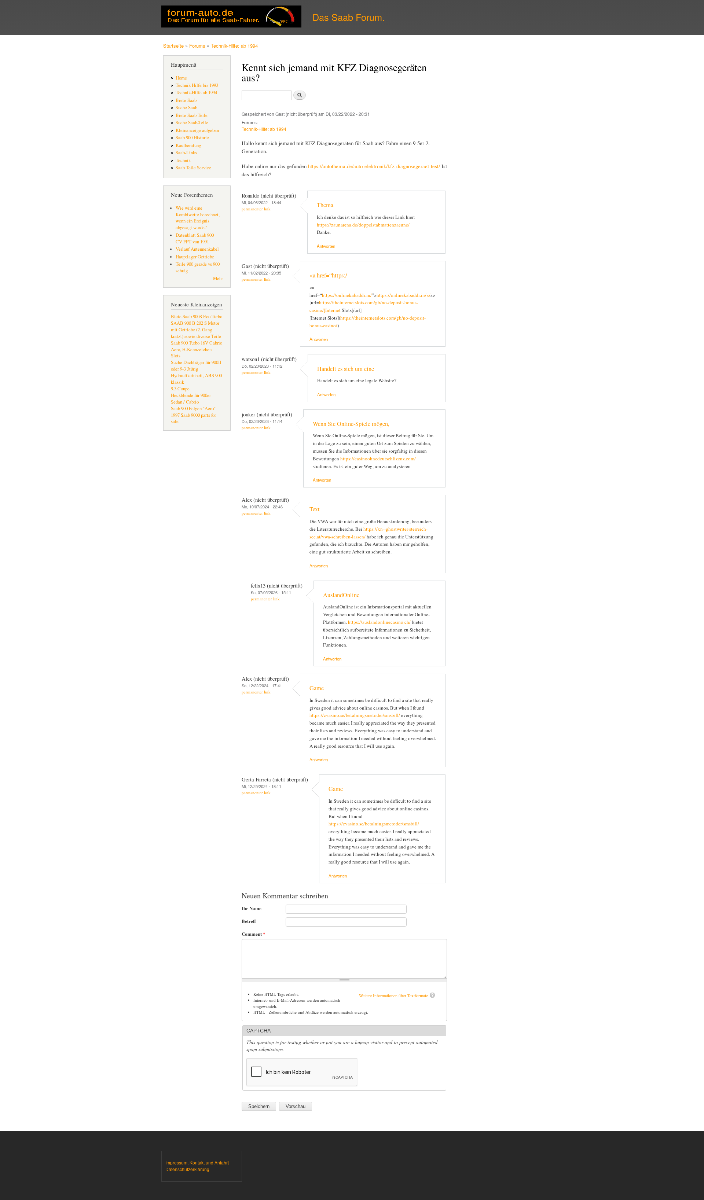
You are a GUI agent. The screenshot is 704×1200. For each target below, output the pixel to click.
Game (316, 688)
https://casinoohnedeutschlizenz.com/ (378, 458)
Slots (175, 356)
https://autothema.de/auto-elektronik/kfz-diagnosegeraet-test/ (374, 166)
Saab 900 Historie (192, 138)
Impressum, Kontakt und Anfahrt (197, 1162)
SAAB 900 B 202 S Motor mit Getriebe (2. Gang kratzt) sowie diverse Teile (196, 329)
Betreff (249, 920)
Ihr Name (251, 908)
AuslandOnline (341, 595)
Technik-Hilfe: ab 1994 (234, 45)
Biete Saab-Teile (192, 115)
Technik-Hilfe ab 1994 (196, 92)
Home (181, 78)
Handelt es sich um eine (345, 369)
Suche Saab (186, 107)
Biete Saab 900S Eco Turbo (196, 316)
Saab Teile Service (193, 168)
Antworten (326, 246)
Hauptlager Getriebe (195, 257)
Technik (183, 160)
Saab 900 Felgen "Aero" (193, 408)
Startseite (173, 45)
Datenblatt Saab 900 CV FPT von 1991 (195, 238)
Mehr (218, 278)
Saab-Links (186, 153)
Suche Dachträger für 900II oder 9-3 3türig (196, 365)
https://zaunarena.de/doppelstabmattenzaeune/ (363, 224)
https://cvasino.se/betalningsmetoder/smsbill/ (354, 715)
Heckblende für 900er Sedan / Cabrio (191, 398)
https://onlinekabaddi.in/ (347, 295)
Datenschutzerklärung (187, 1169)
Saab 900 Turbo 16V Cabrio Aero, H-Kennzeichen (196, 346)
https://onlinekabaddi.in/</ (403, 295)
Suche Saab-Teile (192, 122)
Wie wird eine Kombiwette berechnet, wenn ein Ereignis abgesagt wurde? (198, 218)
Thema (325, 205)
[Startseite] (232, 17)
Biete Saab (186, 100)
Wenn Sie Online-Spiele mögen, (351, 424)
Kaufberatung (188, 145)
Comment (253, 933)
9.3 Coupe (180, 389)
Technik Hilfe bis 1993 (197, 85)
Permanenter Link (256, 208)
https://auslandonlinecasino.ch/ (379, 622)
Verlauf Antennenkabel (197, 249)
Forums (197, 45)
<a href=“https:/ (328, 275)
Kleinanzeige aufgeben (197, 130)
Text (314, 509)
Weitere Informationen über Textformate (393, 995)
